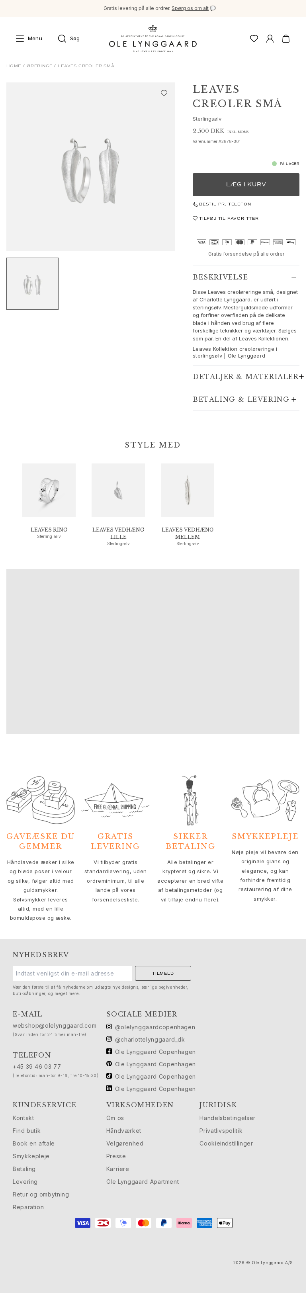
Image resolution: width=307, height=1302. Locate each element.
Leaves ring (49, 530)
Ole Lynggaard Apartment (142, 1181)
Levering (25, 1181)
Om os (115, 1117)
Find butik (27, 1130)
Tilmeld (163, 973)
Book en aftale (34, 1143)
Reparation (28, 1207)
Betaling (24, 1168)
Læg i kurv (246, 184)
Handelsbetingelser (227, 1117)
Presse (116, 1156)
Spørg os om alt (190, 8)
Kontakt (23, 1117)
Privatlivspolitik (220, 1130)
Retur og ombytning (41, 1194)
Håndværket (123, 1130)
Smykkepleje (31, 1156)
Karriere (117, 1168)
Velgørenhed (125, 1143)
